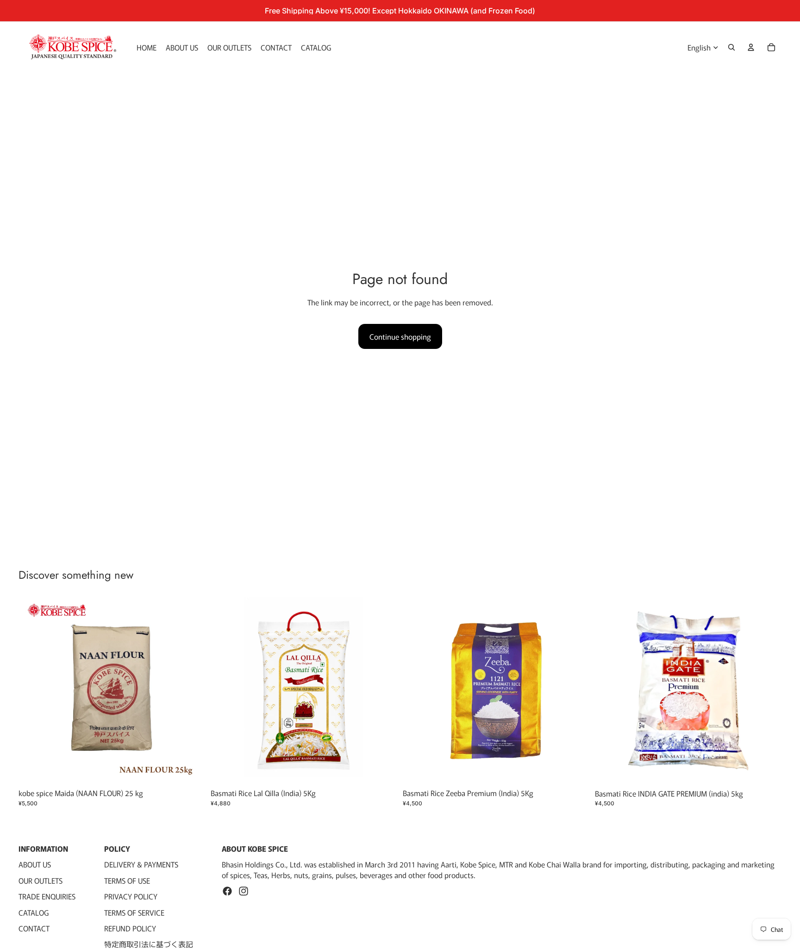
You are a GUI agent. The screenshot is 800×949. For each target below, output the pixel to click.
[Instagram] (243, 891)
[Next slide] (575, 691)
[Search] (731, 47)
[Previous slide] (417, 691)
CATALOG (34, 911)
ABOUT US (35, 864)
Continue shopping (400, 336)
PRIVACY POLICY (130, 896)
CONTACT (34, 927)
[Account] (751, 47)
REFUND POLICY (130, 927)
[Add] (190, 770)
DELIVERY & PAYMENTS (141, 864)
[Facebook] (227, 891)
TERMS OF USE (127, 880)
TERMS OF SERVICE (134, 911)
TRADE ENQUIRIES (47, 896)
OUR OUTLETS (40, 880)
